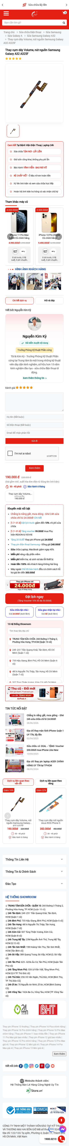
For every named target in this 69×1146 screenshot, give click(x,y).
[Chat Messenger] (62, 1129)
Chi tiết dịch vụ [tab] (20, 300)
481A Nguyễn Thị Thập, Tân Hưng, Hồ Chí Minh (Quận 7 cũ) (35, 673)
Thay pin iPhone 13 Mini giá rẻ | (29, 1048)
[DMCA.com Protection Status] (40, 1110)
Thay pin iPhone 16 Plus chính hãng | (48, 1026)
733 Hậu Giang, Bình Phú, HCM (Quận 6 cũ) (35, 921)
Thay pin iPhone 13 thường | (16, 1026)
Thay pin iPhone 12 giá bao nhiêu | (45, 1037)
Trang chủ (9, 32)
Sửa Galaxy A (15, 35)
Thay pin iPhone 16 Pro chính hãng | (20, 1030)
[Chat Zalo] (51, 1129)
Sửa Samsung (53, 32)
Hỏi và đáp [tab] (49, 300)
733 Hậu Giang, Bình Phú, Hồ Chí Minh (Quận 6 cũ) (34, 662)
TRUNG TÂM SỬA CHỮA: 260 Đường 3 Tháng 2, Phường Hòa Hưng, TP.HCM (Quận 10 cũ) (35, 640)
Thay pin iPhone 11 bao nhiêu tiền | (32, 1034)
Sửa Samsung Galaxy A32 (41, 35)
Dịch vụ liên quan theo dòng (51, 782)
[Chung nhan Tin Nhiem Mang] (57, 1110)
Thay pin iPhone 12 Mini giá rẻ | (25, 1044)
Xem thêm (59, 1053)
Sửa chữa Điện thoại (30, 32)
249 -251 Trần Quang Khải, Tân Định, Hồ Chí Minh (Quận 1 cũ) (33, 651)
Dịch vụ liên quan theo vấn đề (18, 782)
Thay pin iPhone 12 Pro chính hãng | (20, 1041)
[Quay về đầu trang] (61, 1120)
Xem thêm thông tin (33, 378)
